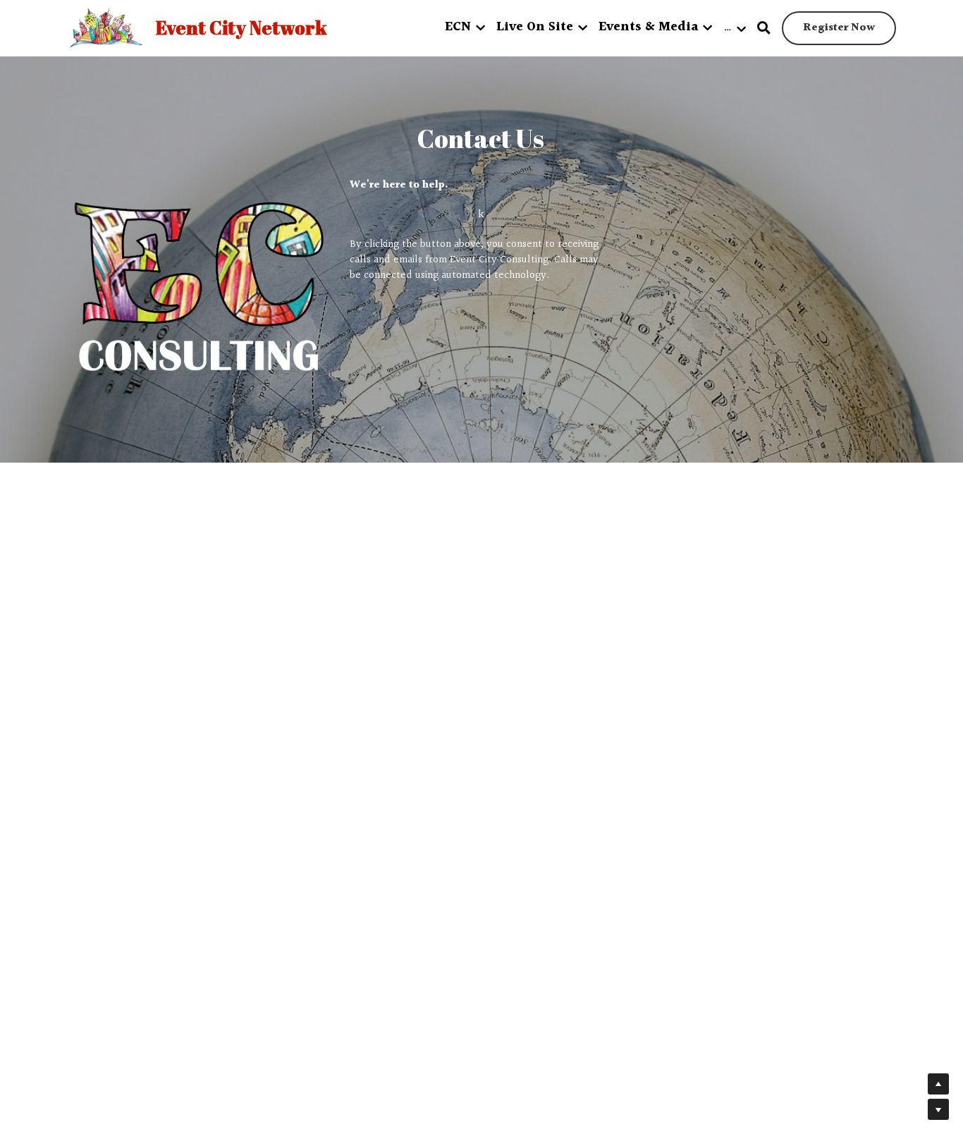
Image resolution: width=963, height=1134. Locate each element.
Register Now (839, 28)
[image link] (198, 287)
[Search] (764, 28)
